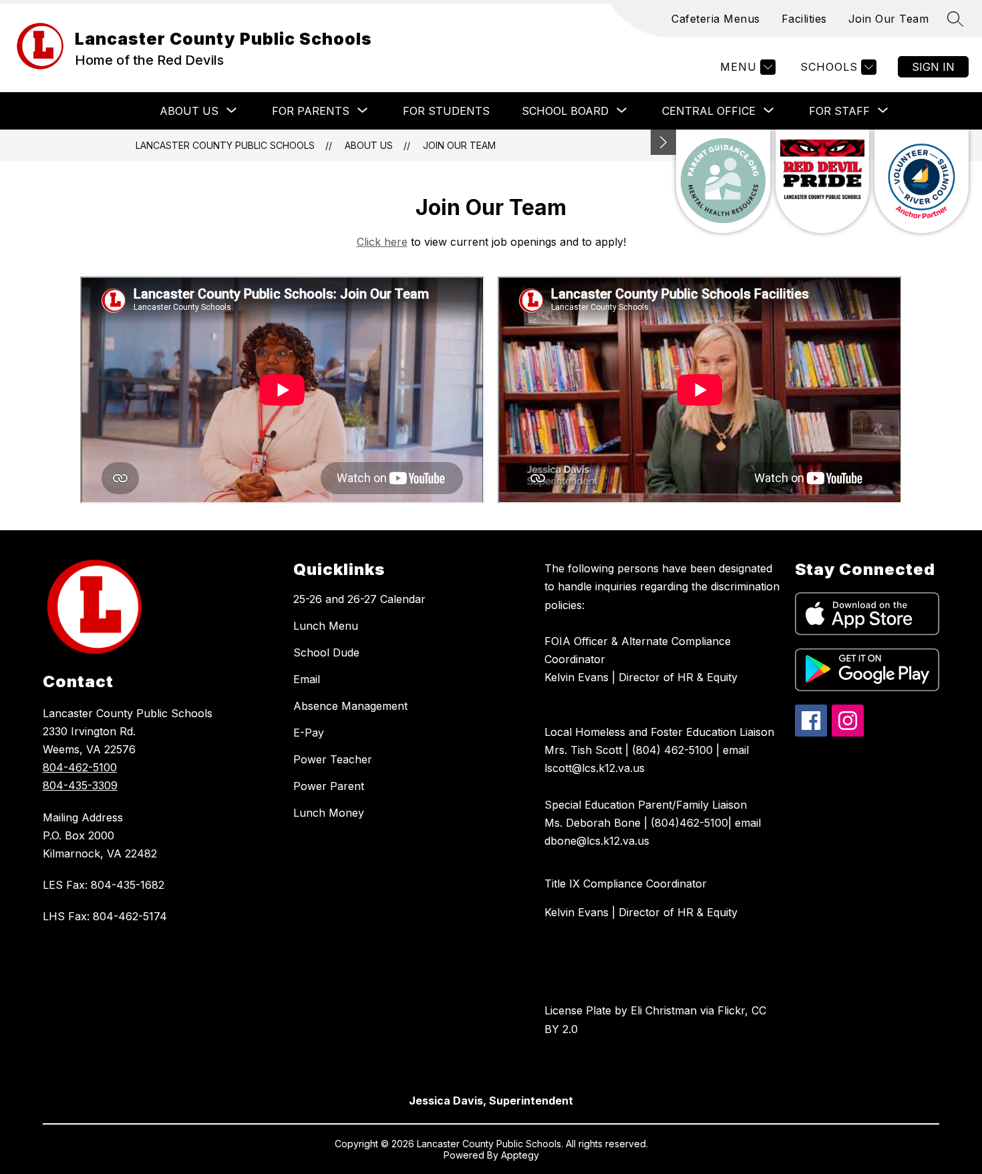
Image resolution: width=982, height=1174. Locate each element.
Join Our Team (888, 18)
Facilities (804, 18)
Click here (382, 241)
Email (306, 679)
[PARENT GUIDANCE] (723, 181)
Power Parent (328, 786)
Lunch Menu (325, 625)
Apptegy (520, 1155)
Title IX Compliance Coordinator (625, 883)
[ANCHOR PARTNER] (921, 181)
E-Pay (308, 732)
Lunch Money (328, 812)
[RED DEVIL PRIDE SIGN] (823, 181)
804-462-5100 (80, 767)
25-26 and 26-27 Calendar (359, 599)
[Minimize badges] (663, 142)
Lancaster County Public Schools (225, 145)
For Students (446, 111)
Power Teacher (332, 759)
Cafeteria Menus (715, 18)
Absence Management (350, 706)
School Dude (326, 652)
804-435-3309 (80, 785)
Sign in (933, 66)
